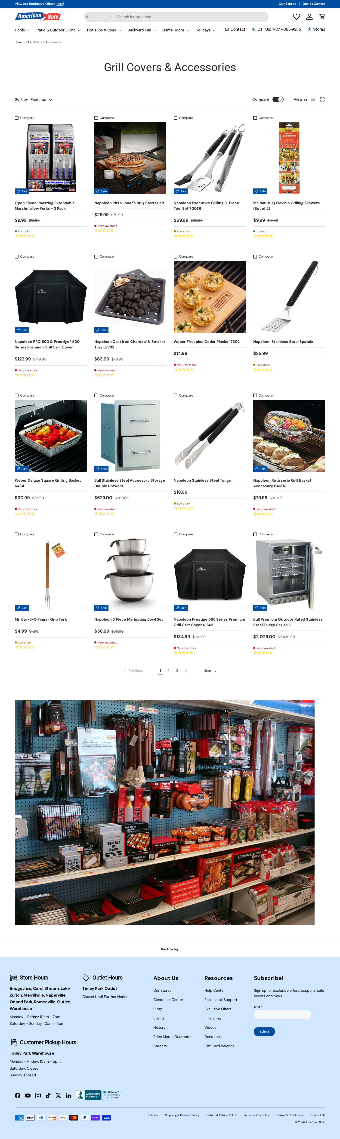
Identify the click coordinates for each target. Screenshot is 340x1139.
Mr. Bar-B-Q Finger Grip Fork (41, 619)
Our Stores (287, 4)
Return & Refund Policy (222, 1115)
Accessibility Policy (257, 1115)
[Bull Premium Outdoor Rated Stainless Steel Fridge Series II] (289, 575)
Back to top (170, 949)
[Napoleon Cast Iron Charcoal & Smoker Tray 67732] (130, 297)
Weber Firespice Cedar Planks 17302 (207, 341)
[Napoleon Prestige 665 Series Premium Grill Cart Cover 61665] (210, 575)
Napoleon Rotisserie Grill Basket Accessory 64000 (282, 483)
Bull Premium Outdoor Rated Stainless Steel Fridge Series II (288, 622)
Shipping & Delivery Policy (182, 1115)
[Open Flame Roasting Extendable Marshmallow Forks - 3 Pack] (51, 158)
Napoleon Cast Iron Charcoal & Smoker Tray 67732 (129, 344)
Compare (260, 99)
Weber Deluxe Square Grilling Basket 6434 (48, 483)
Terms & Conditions (290, 1115)
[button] (322, 17)
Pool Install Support (220, 999)
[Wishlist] (296, 17)
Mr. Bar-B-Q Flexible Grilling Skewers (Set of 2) (286, 205)
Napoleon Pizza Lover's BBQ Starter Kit (129, 202)
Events (159, 1018)
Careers (160, 1046)
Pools (20, 30)
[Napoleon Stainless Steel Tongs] (210, 436)
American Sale (315, 1122)
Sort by (21, 99)
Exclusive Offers (218, 1009)
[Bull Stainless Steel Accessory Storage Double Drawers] (130, 436)
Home (18, 42)
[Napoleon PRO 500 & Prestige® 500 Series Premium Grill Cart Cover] (51, 297)
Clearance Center (168, 999)
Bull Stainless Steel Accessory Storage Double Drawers (129, 483)
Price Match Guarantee (172, 1036)
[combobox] (176, 17)
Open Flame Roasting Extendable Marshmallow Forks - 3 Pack (45, 205)
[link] (133, 671)
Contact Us (317, 1115)
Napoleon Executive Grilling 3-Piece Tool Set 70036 (206, 205)
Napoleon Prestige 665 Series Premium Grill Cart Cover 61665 (209, 622)
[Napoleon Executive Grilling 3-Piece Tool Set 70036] (210, 158)
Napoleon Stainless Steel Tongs (202, 480)
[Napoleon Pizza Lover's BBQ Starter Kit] (130, 158)
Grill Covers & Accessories (44, 42)
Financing (212, 1018)
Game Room (173, 30)
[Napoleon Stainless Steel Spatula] (289, 297)
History (159, 1027)
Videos (210, 1027)
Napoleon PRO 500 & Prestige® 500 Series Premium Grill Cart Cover (47, 344)
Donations (213, 1036)
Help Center (214, 990)
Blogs (158, 1009)
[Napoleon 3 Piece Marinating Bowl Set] (130, 575)
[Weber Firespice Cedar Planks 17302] (210, 297)
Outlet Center (314, 4)
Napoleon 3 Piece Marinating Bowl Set (128, 619)
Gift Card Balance (219, 1046)
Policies (153, 1115)
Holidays (203, 30)
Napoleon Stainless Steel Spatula (283, 341)
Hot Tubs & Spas (101, 30)
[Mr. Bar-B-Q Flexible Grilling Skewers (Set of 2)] (289, 158)
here (59, 4)
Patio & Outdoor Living (56, 30)
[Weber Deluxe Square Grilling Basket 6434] (51, 436)
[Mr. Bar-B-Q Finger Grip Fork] (51, 575)
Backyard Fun (139, 30)
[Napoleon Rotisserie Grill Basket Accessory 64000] (289, 436)
